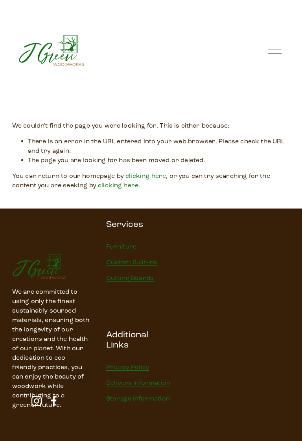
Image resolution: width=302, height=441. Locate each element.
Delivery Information (138, 382)
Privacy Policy (127, 367)
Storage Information (138, 398)
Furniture (121, 246)
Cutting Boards (130, 278)
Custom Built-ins (132, 262)
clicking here (145, 175)
